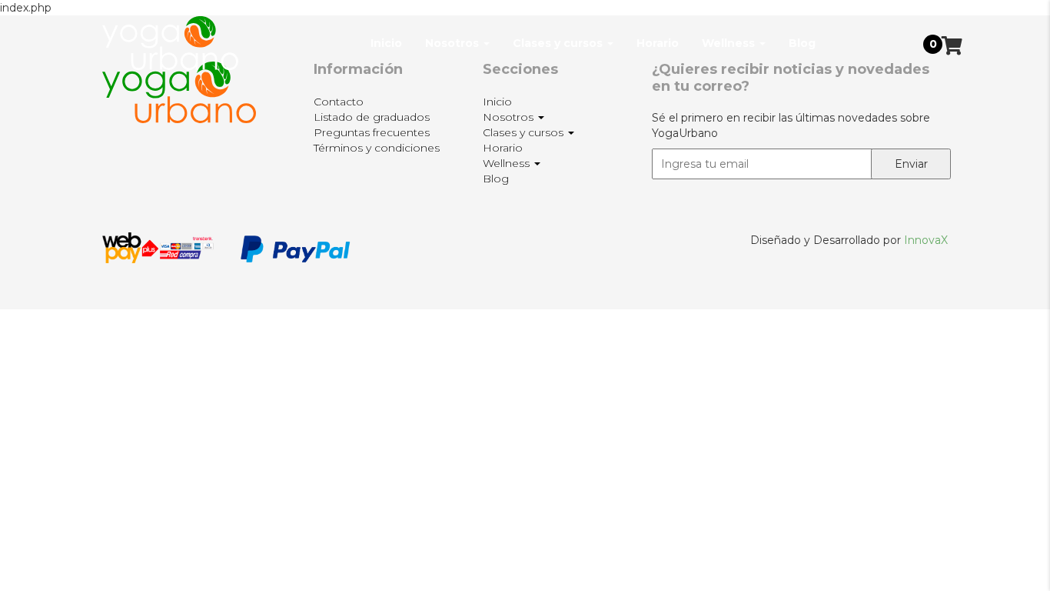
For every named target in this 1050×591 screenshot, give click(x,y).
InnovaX (926, 240)
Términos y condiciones (377, 148)
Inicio (386, 43)
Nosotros (453, 43)
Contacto (339, 102)
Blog (802, 43)
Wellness (730, 43)
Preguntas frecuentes (372, 132)
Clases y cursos (559, 43)
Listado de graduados (372, 117)
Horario (657, 43)
